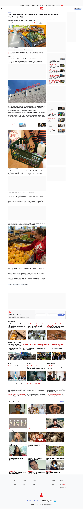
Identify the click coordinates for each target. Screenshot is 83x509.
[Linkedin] (34, 500)
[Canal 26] (41, 495)
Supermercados (24, 284)
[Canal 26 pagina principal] (41, 10)
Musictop (52, 484)
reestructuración (36, 55)
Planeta (34, 483)
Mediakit (62, 484)
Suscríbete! (61, 314)
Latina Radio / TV (53, 480)
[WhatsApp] (37, 500)
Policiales (15, 484)
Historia (34, 481)
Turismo (34, 485)
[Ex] (30, 500)
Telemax (52, 483)
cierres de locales (11, 55)
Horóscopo (15, 483)
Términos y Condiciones (39, 504)
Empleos (61, 488)
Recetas (34, 484)
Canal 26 (11, 22)
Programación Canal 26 (63, 485)
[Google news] (41, 500)
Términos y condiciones (63, 481)
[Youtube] (32, 500)
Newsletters (63, 490)
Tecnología (15, 485)
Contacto (61, 480)
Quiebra (10, 284)
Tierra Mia (52, 481)
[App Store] (45, 501)
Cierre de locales (16, 284)
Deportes (24, 480)
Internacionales (51, 363)
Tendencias (25, 485)
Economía (29, 363)
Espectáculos (16, 481)
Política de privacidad (63, 483)
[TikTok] (35, 500)
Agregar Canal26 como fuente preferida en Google (40, 23)
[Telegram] (39, 500)
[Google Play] (50, 501)
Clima (14, 480)
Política (10, 363)
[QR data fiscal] (55, 501)
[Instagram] (29, 500)
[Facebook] (27, 500)
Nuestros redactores (63, 487)
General (9, 12)
